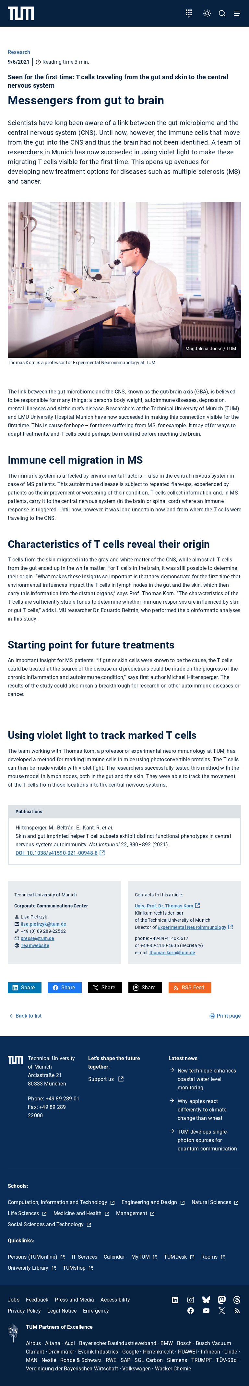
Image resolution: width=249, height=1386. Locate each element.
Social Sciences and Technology (46, 1224)
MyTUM (141, 1257)
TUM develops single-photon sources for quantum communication (207, 1140)
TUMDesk (176, 1257)
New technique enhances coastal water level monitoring (207, 1079)
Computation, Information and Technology (58, 1202)
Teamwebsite (35, 945)
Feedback (37, 1300)
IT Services (84, 1257)
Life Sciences (24, 1213)
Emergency (96, 1311)
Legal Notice (62, 1311)
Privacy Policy (24, 1311)
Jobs (13, 1300)
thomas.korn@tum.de (172, 952)
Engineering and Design (150, 1202)
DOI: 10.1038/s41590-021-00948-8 (57, 853)
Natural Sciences (212, 1202)
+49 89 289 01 (63, 1099)
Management (132, 1213)
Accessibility (115, 1300)
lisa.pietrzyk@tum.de (43, 924)
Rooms (210, 1257)
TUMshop (75, 1268)
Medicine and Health (78, 1213)
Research (19, 52)
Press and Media (74, 1300)
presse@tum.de (37, 938)
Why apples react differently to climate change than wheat (202, 1109)
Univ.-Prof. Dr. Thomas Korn (164, 905)
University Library (29, 1268)
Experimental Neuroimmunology (192, 927)
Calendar (114, 1257)
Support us (101, 1079)
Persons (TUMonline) (33, 1257)
